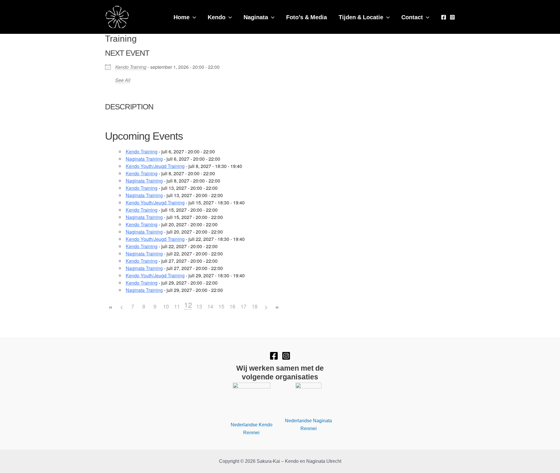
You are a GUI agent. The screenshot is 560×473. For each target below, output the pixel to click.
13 (199, 306)
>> (276, 307)
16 (232, 306)
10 (166, 306)
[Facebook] (443, 17)
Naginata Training (144, 158)
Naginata (256, 17)
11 (177, 306)
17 (243, 306)
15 (221, 306)
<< (110, 307)
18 (255, 306)
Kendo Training (130, 67)
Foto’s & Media (306, 17)
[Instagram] (452, 17)
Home (182, 17)
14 (210, 306)
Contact (412, 17)
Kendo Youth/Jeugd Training (155, 166)
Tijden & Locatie (361, 17)
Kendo (216, 17)
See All (122, 80)
